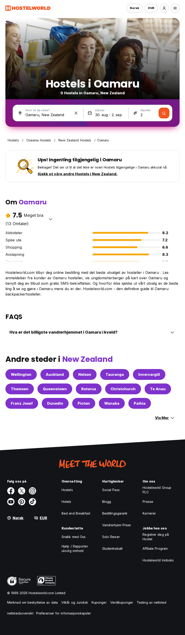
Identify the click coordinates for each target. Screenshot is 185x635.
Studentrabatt (112, 548)
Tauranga (115, 374)
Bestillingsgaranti (114, 513)
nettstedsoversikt (20, 613)
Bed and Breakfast (76, 513)
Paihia (140, 403)
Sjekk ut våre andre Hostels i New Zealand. (78, 174)
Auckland (55, 374)
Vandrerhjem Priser (116, 525)
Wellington (21, 374)
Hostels (67, 490)
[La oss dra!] (164, 113)
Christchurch (123, 389)
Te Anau (158, 389)
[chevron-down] (50, 219)
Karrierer (149, 513)
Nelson (84, 374)
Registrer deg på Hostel (156, 537)
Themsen (19, 389)
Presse (148, 501)
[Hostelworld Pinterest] (21, 501)
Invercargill (149, 374)
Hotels (66, 501)
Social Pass (111, 490)
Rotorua (88, 389)
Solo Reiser (111, 537)
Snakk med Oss (74, 537)
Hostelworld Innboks (158, 560)
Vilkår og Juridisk (74, 602)
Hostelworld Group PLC (157, 490)
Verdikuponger (121, 602)
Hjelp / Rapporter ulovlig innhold (75, 548)
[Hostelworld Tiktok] (32, 501)
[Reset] (76, 113)
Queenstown (55, 389)
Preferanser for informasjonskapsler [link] (63, 613)
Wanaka (111, 403)
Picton (84, 403)
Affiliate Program (155, 548)
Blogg (106, 501)
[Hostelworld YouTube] (10, 501)
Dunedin (55, 403)
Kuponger (99, 602)
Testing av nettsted (151, 602)
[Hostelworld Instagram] (32, 490)
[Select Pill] (164, 8)
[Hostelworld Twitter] (21, 490)
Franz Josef (22, 403)
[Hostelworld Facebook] (10, 490)
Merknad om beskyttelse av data (32, 602)
